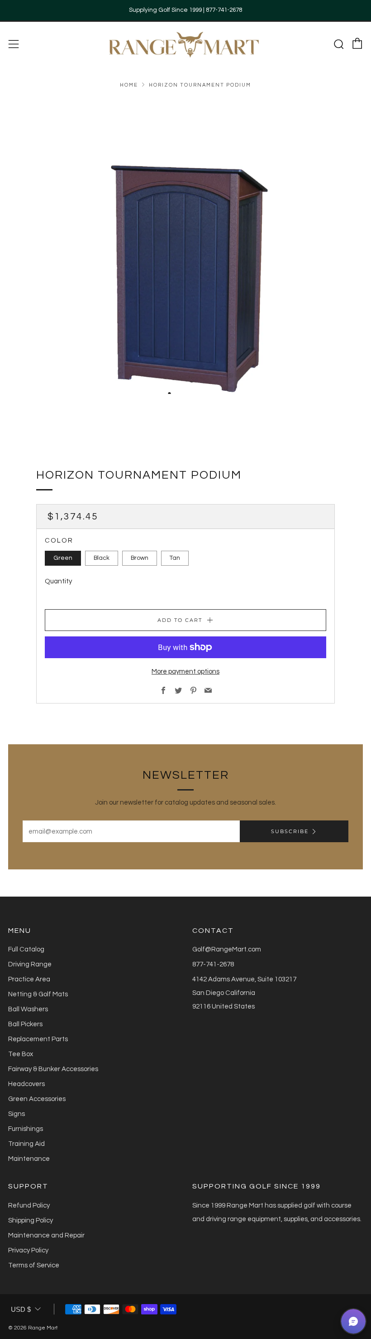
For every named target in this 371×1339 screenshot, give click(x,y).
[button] (353, 1321)
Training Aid (26, 1143)
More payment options (185, 671)
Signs (16, 1114)
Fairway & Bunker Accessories (53, 1069)
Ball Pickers (25, 1024)
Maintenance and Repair (46, 1235)
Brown (139, 558)
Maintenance (29, 1158)
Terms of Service (33, 1265)
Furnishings (25, 1129)
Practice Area (29, 979)
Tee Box (20, 1054)
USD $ (21, 1309)
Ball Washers (28, 1009)
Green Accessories (37, 1099)
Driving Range (30, 964)
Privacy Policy (28, 1250)
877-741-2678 (213, 964)
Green (62, 558)
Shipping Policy (30, 1220)
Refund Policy (29, 1205)
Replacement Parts (38, 1039)
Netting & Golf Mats (38, 994)
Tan (175, 558)
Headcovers (26, 1084)
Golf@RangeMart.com (226, 949)
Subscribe (290, 831)
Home (129, 84)
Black (101, 558)
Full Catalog (26, 949)
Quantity (58, 581)
